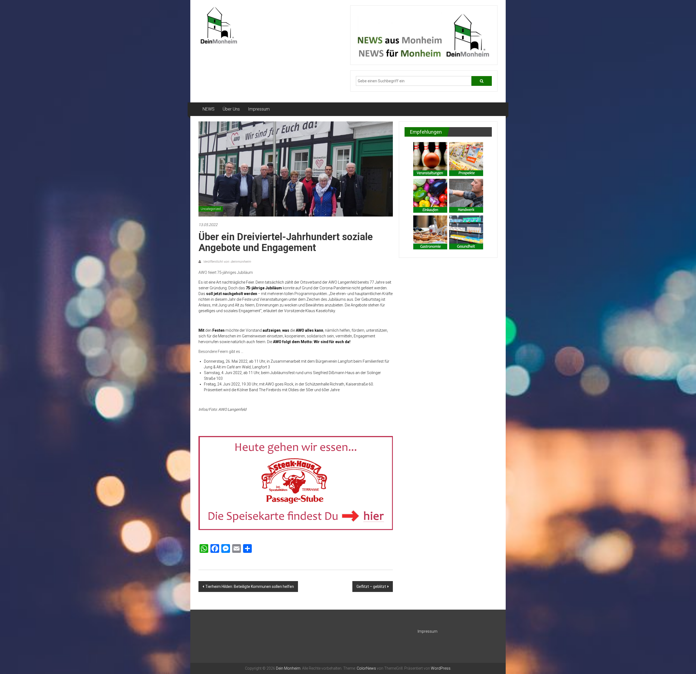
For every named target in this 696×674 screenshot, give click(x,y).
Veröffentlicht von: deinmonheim (226, 262)
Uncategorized (211, 209)
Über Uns (231, 109)
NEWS (209, 109)
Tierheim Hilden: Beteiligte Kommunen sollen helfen (249, 586)
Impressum (259, 109)
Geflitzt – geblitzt (371, 586)
